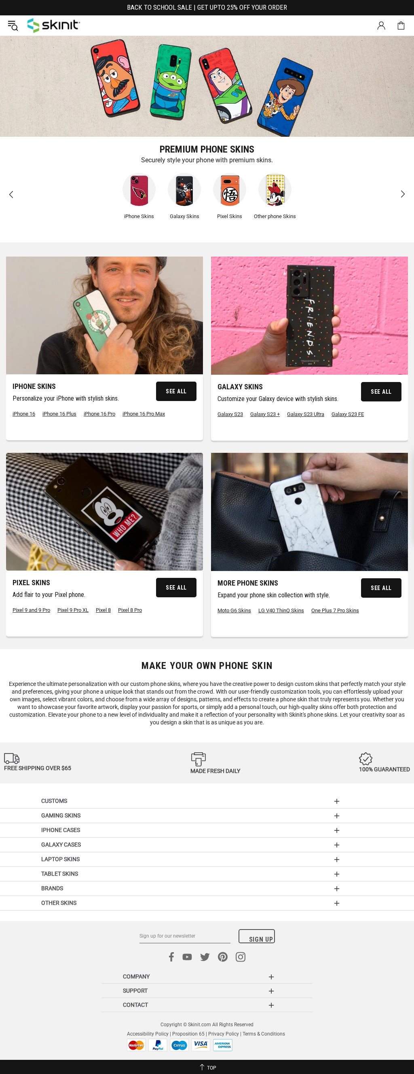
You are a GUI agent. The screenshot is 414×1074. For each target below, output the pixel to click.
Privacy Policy (223, 1034)
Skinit (54, 25)
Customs (54, 801)
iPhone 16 (24, 414)
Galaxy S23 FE (348, 414)
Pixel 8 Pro (130, 610)
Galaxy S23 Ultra (305, 414)
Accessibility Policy (148, 1034)
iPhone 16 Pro (99, 414)
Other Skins (58, 903)
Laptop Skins (60, 859)
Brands (52, 888)
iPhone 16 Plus (59, 414)
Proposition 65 (188, 1034)
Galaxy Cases (61, 844)
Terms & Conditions (264, 1034)
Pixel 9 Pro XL (73, 610)
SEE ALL (176, 391)
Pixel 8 (103, 610)
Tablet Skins (59, 873)
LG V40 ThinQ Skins (281, 610)
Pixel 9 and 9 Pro (31, 610)
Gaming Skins (60, 815)
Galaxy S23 (230, 414)
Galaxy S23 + (265, 414)
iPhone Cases (60, 830)
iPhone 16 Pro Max (144, 414)
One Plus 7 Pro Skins (335, 610)
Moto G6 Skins (234, 610)
